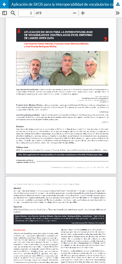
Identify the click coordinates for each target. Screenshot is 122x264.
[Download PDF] (117, 4)
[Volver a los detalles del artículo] (4, 4)
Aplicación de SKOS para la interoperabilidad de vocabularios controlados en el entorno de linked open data (66, 4)
